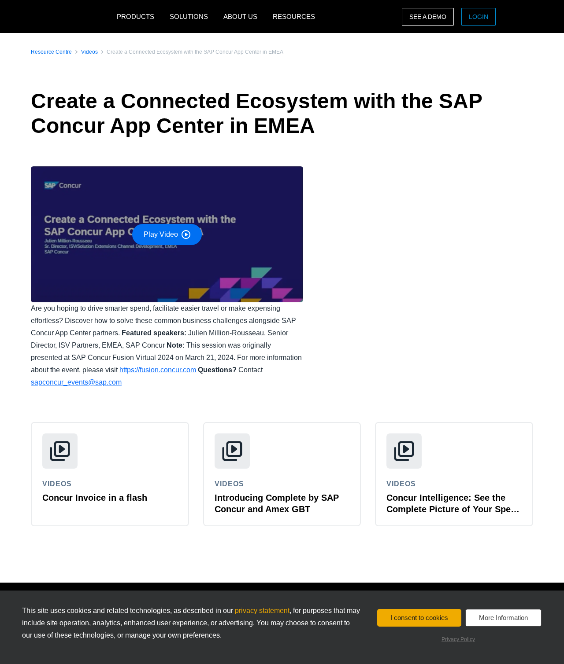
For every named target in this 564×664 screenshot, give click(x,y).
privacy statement (262, 610)
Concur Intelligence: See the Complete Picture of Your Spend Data (453, 509)
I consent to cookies (419, 617)
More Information (503, 617)
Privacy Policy (458, 639)
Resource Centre (51, 52)
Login (478, 16)
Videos (89, 52)
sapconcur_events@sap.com (76, 382)
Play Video (161, 234)
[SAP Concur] (71, 16)
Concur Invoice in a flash (94, 498)
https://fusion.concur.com (157, 370)
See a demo (427, 16)
